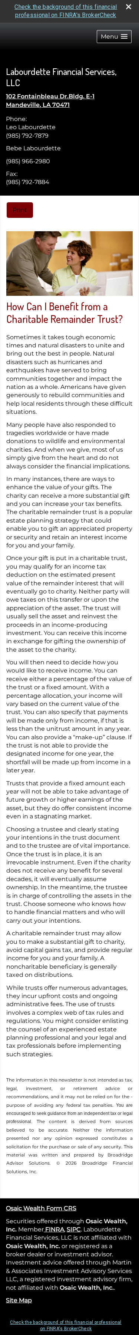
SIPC (74, 1229)
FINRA (54, 1229)
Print (20, 209)
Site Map (19, 1300)
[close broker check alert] (129, 7)
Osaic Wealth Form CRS (41, 1208)
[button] (114, 36)
